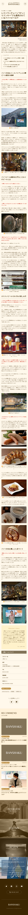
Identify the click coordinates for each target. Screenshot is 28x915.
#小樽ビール (18, 691)
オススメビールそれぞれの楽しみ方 (12, 64)
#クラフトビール (6, 691)
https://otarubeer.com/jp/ (7, 683)
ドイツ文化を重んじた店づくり (11, 66)
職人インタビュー (6, 688)
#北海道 (12, 691)
